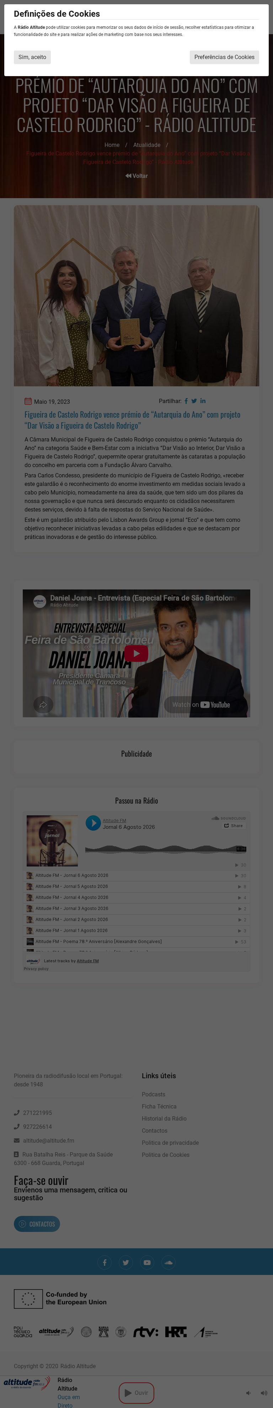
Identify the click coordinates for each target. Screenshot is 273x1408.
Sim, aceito (32, 57)
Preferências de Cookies (224, 57)
